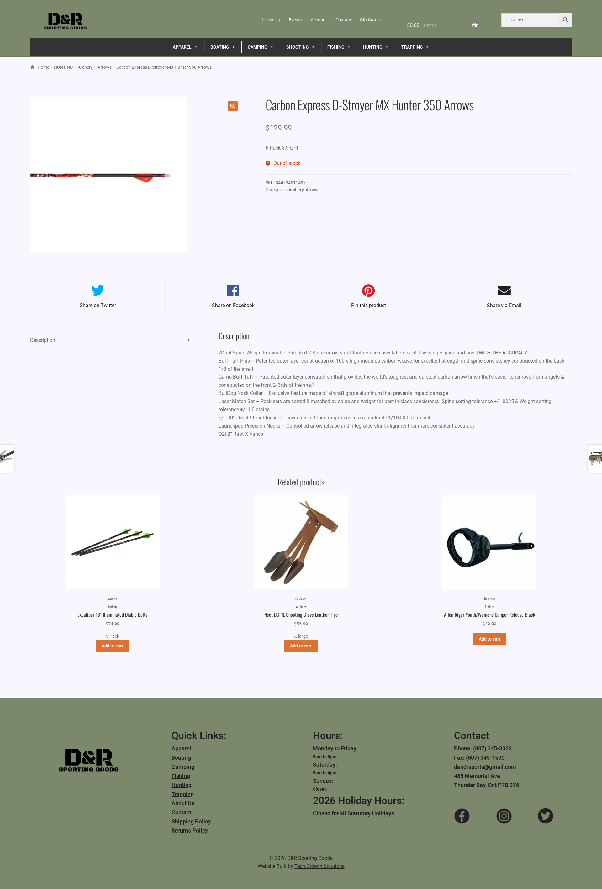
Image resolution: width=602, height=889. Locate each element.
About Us (183, 803)
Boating (181, 757)
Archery (85, 67)
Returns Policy (190, 830)
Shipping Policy (191, 821)
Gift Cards (370, 19)
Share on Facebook (233, 305)
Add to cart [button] (112, 645)
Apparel (181, 748)
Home (43, 67)
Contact (343, 19)
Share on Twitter (98, 305)
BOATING (219, 47)
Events (295, 19)
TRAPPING (412, 47)
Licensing (271, 19)
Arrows (105, 67)
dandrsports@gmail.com (485, 767)
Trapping (183, 794)
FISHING (336, 47)
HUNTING (373, 47)
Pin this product (368, 305)
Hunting (182, 785)
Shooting (297, 47)
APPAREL (182, 47)
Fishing (181, 776)
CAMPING (257, 47)
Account (319, 19)
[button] (233, 106)
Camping (183, 767)
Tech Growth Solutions (319, 866)
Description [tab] (42, 340)
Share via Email (504, 305)
